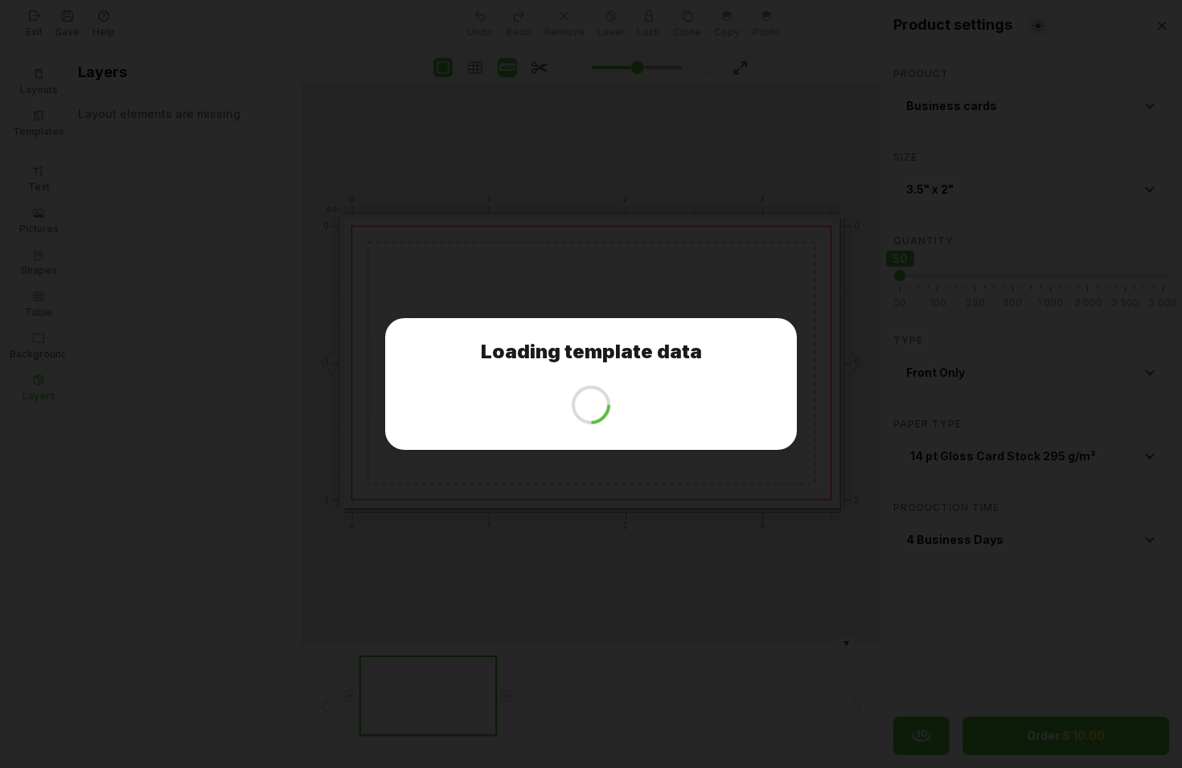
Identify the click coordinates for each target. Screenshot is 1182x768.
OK (596, 414)
